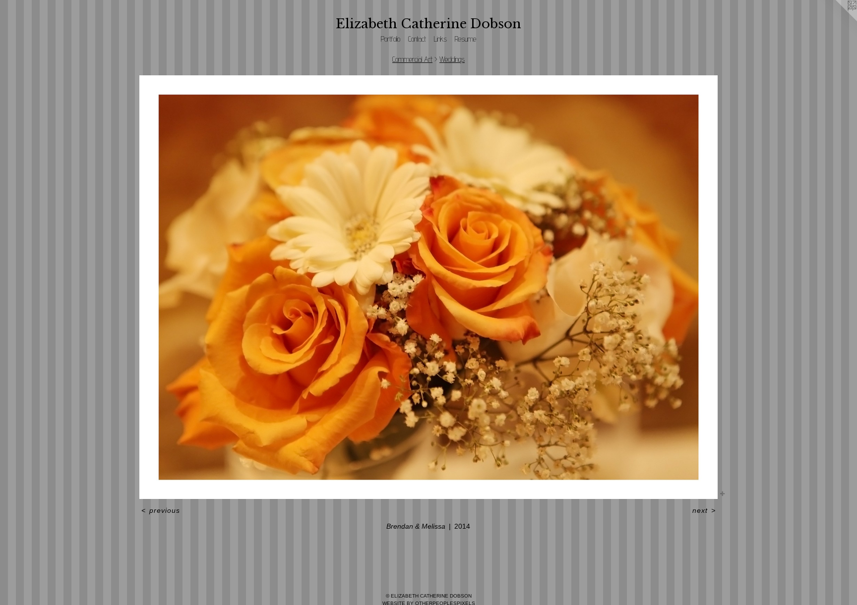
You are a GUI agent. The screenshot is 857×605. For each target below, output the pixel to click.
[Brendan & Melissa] (428, 287)
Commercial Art (412, 59)
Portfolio (390, 39)
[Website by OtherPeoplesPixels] (837, 20)
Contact (417, 39)
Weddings (452, 59)
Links (440, 39)
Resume (465, 39)
